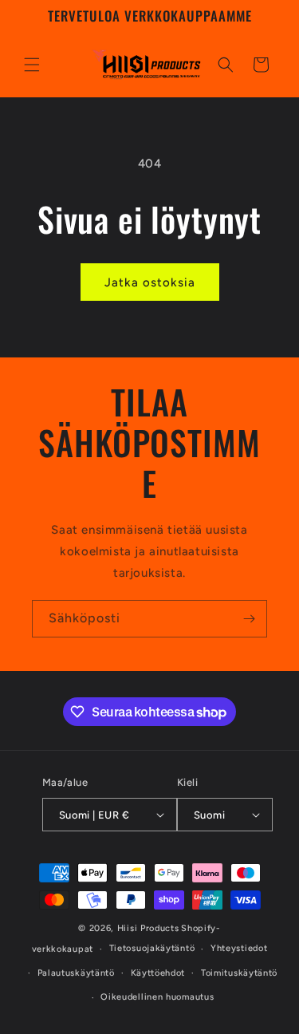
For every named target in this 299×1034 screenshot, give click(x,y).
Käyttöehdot (158, 973)
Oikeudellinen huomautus (157, 997)
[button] (31, 64)
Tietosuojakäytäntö (152, 948)
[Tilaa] (248, 618)
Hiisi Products (148, 928)
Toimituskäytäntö (239, 973)
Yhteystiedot (238, 948)
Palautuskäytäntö (76, 973)
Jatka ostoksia (149, 282)
